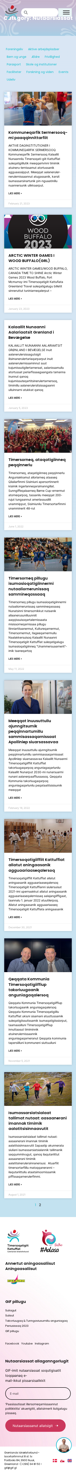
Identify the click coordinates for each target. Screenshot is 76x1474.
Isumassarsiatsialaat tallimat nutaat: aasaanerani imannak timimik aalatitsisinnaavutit (37, 1120)
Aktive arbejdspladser (43, 49)
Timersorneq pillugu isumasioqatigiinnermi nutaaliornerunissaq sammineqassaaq (31, 586)
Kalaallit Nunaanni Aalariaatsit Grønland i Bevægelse (31, 332)
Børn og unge (16, 57)
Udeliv (11, 79)
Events (63, 72)
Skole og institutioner (41, 64)
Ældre (35, 57)
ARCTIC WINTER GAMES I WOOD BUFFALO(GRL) (31, 258)
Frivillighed (52, 57)
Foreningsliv (14, 49)
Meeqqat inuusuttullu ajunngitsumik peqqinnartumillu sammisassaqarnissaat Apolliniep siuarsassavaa (33, 731)
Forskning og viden (40, 72)
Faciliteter (14, 72)
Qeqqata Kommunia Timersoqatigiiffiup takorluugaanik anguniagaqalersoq (28, 987)
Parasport (14, 64)
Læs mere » (15, 193)
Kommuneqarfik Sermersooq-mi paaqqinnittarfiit (38, 135)
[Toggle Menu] (66, 12)
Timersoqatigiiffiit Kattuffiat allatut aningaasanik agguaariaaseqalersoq (36, 865)
